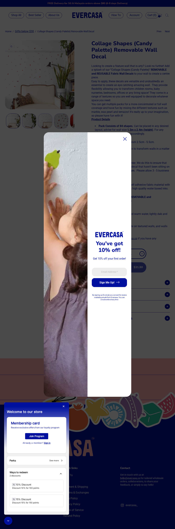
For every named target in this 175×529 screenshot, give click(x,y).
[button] (37, 474)
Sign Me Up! (106, 282)
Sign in (47, 443)
